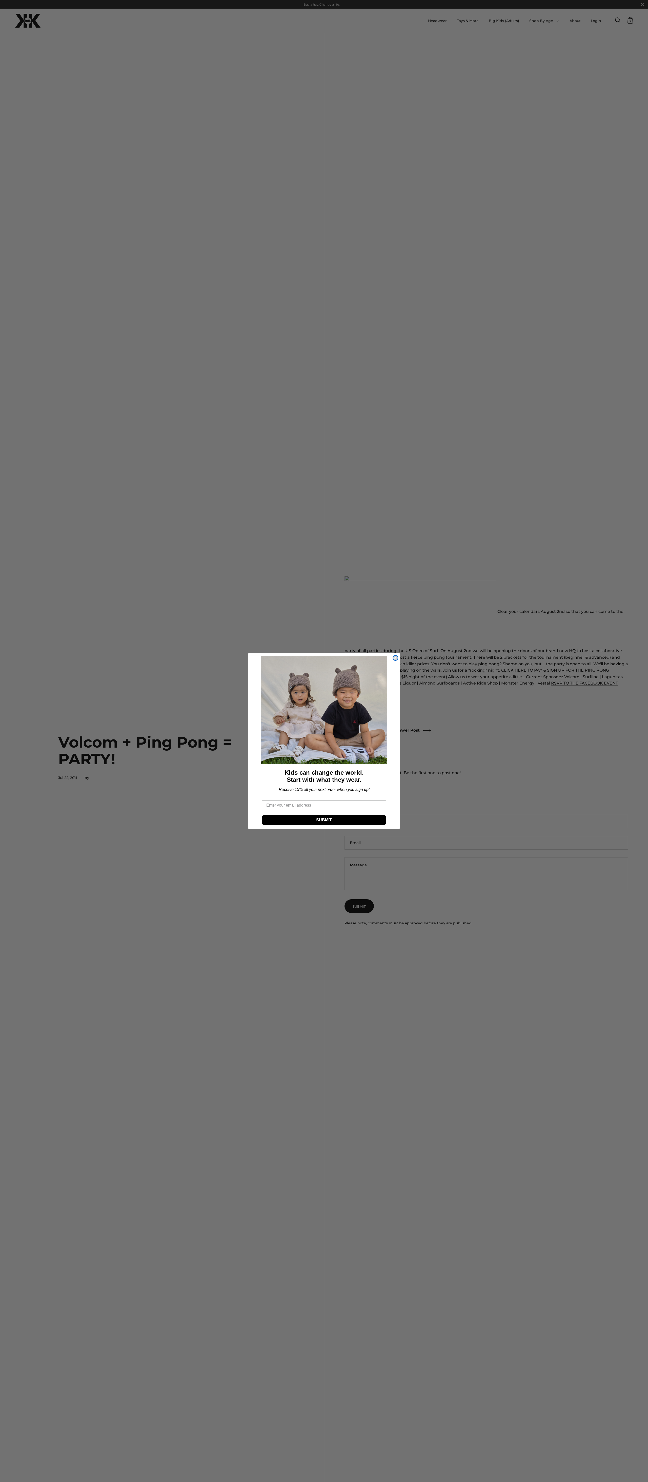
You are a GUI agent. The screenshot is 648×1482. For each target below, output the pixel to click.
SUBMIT (324, 820)
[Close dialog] (395, 657)
